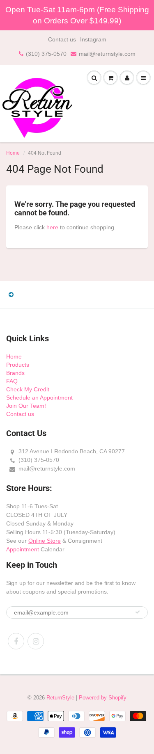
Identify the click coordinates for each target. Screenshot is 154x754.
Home (13, 153)
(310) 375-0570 (46, 53)
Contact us (62, 39)
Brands (15, 373)
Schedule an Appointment (39, 397)
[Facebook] (16, 641)
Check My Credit (27, 389)
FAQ (12, 381)
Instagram (93, 39)
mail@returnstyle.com (107, 53)
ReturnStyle (60, 698)
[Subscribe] (137, 612)
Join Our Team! (26, 405)
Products (17, 364)
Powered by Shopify (102, 698)
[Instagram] (36, 641)
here (52, 227)
